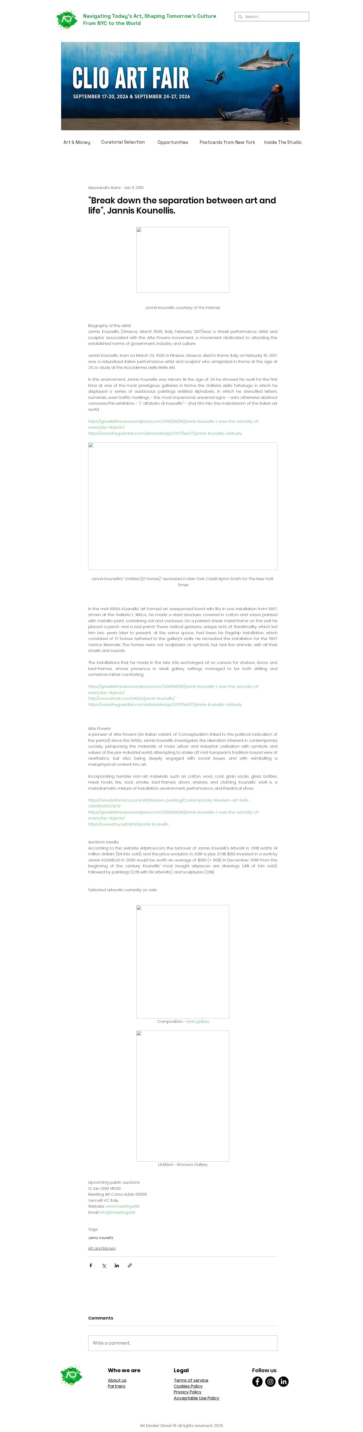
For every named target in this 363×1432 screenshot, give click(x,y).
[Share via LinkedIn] (116, 1265)
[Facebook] (257, 1381)
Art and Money (102, 1248)
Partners (116, 1386)
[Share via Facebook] (90, 1265)
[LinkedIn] (283, 1381)
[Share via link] (129, 1265)
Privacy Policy (187, 1392)
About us (117, 1380)
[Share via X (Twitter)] (103, 1265)
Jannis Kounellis (100, 1238)
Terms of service (191, 1380)
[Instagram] (270, 1381)
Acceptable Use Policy (196, 1398)
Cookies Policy (188, 1386)
